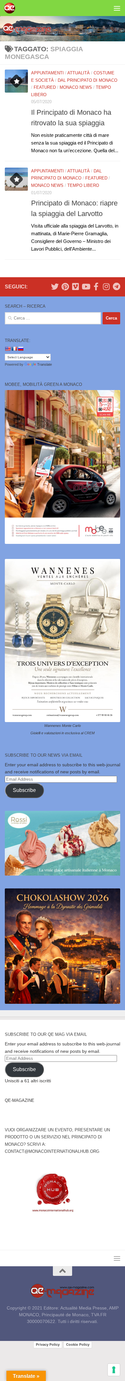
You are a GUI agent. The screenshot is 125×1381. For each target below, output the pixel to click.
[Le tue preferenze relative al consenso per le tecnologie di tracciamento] (114, 1370)
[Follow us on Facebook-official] (96, 286)
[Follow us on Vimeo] (75, 286)
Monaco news (76, 87)
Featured (45, 87)
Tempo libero (83, 185)
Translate (44, 364)
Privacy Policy (48, 1344)
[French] (14, 348)
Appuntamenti (47, 73)
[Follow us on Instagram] (106, 286)
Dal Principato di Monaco (87, 80)
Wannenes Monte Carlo (62, 726)
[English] (8, 348)
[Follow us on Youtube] (85, 286)
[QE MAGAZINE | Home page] (11, 8)
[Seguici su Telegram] (116, 286)
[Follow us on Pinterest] (65, 286)
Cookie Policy (77, 1344)
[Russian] (20, 348)
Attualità (78, 73)
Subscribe (24, 790)
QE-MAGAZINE (19, 1100)
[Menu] (117, 8)
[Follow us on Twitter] (55, 286)
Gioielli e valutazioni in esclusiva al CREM (62, 733)
